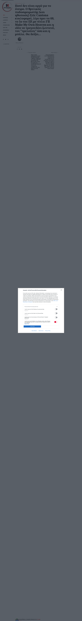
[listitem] (41, 306)
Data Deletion (34, 330)
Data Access (41, 330)
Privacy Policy (47, 330)
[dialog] (41, 310)
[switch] (55, 309)
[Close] (62, 290)
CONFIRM (32, 326)
